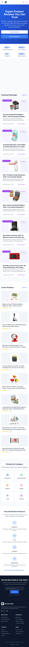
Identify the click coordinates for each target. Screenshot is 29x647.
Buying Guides (4, 621)
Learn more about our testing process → (14, 570)
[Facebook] (2, 611)
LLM (17, 644)
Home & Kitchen (19, 619)
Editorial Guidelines (5, 633)
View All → (25, 287)
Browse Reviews (14, 32)
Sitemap (12, 644)
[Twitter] (4, 611)
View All (24, 95)
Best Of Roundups (15, 36)
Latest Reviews (4, 617)
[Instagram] (7, 611)
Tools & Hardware (20, 623)
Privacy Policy (19, 629)
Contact (3, 635)
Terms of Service (20, 631)
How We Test (4, 631)
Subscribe (14, 592)
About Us (3, 629)
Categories (19, 614)
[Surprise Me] (23, 2)
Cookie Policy (19, 633)
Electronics (18, 617)
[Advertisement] (14, 74)
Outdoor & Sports (20, 621)
